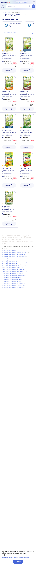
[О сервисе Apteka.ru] (34, 2)
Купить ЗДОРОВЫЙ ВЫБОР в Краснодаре (13, 254)
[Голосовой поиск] (29, 6)
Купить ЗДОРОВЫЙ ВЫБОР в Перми (12, 279)
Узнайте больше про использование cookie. (15, 557)
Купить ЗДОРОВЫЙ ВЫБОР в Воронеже (13, 258)
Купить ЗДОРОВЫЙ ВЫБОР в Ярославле (13, 287)
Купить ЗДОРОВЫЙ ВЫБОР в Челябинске (13, 283)
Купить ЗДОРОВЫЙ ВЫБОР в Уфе (11, 264)
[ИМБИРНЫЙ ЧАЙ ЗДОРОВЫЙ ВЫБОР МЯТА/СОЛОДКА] (27, 170)
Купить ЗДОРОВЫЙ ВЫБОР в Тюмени (12, 268)
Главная (4, 12)
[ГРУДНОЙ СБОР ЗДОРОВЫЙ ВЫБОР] (9, 208)
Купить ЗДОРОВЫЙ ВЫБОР (9, 250)
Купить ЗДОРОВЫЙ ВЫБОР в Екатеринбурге (14, 271)
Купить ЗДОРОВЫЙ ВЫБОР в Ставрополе (13, 285)
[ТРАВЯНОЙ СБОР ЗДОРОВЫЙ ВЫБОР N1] (9, 55)
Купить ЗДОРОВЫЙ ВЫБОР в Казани (12, 277)
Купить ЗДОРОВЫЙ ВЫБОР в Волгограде (13, 269)
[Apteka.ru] (5, 2)
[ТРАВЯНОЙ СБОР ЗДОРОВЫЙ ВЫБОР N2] (9, 93)
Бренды (9, 12)
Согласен (18, 562)
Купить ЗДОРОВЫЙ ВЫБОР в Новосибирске (14, 256)
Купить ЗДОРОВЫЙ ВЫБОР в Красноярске (13, 275)
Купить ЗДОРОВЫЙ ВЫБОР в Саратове (12, 273)
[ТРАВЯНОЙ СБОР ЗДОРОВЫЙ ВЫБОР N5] (27, 93)
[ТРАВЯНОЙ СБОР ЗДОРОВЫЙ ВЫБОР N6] (9, 132)
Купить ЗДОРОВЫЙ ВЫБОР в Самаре (12, 281)
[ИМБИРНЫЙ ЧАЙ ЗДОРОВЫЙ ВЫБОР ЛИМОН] (9, 170)
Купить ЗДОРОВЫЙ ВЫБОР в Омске (12, 260)
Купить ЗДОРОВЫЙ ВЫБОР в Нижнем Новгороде (15, 262)
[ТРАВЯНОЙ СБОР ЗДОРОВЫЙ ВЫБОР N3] (27, 132)
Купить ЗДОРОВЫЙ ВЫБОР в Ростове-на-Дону (15, 266)
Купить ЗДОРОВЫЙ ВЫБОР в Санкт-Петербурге (15, 252)
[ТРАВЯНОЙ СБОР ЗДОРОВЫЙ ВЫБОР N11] (27, 55)
